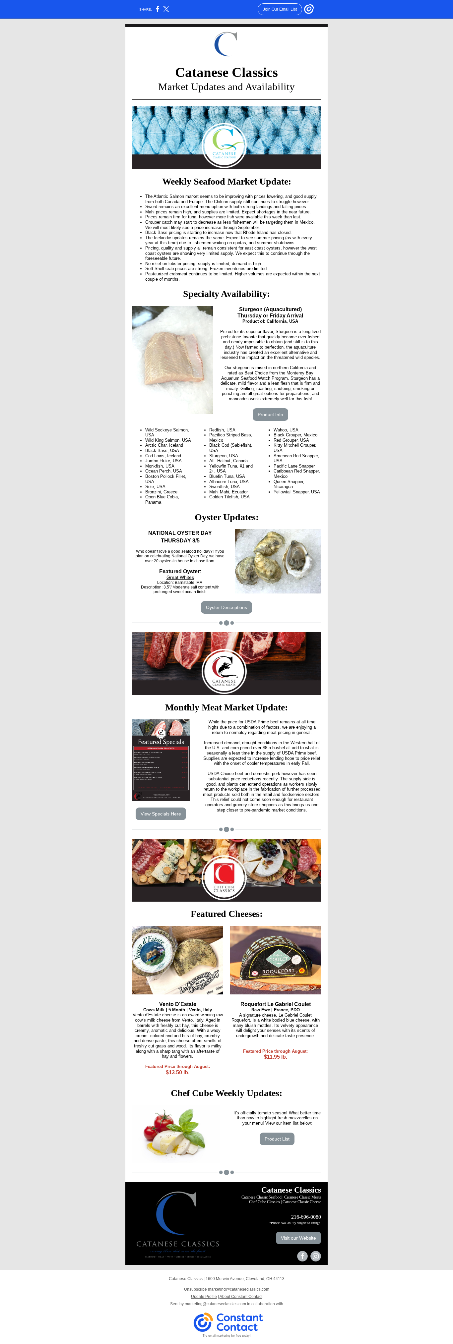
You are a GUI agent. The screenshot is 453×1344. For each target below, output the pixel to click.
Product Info (270, 414)
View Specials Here (161, 813)
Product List (277, 1139)
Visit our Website (298, 1238)
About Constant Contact (241, 1296)
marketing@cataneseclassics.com (215, 1304)
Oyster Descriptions (226, 607)
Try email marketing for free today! (227, 1335)
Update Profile (204, 1296)
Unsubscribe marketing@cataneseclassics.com (226, 1289)
